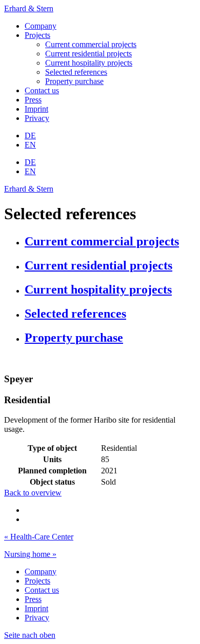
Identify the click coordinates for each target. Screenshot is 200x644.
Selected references (76, 72)
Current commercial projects (90, 44)
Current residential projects (88, 53)
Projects (37, 35)
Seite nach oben (29, 635)
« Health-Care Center (38, 536)
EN (30, 144)
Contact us (42, 90)
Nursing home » (30, 554)
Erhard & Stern (28, 8)
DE (30, 135)
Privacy (37, 118)
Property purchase (74, 81)
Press (33, 99)
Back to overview (33, 492)
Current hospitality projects (88, 62)
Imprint (36, 109)
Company (40, 26)
